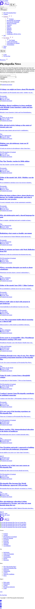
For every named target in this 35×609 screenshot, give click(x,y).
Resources (3, 59)
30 (3, 516)
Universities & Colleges (13, 43)
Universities (6, 555)
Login (5, 54)
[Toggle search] (3, 51)
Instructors (6, 569)
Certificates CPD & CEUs (14, 34)
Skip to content (4, 0)
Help (4, 47)
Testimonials (6, 571)
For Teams (6, 38)
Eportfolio (9, 32)
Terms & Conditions (8, 574)
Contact (5, 585)
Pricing (5, 558)
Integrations (6, 584)
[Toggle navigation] (16, 5)
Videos (9, 26)
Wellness (9, 29)
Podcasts (9, 28)
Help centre (6, 582)
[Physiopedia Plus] (5, 5)
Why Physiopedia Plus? (9, 12)
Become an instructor (9, 587)
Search (5, 9)
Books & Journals (11, 23)
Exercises (5, 541)
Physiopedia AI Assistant (13, 20)
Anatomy (9, 25)
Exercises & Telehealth (13, 22)
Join (4, 35)
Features (5, 16)
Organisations (10, 44)
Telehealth (6, 542)
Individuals (6, 552)
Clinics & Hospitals (12, 41)
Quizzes (9, 31)
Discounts (6, 560)
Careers (5, 572)
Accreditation (7, 545)
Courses (5, 14)
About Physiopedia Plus (9, 568)
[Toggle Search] (12, 4)
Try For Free (6, 56)
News (5, 46)
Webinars (5, 544)
